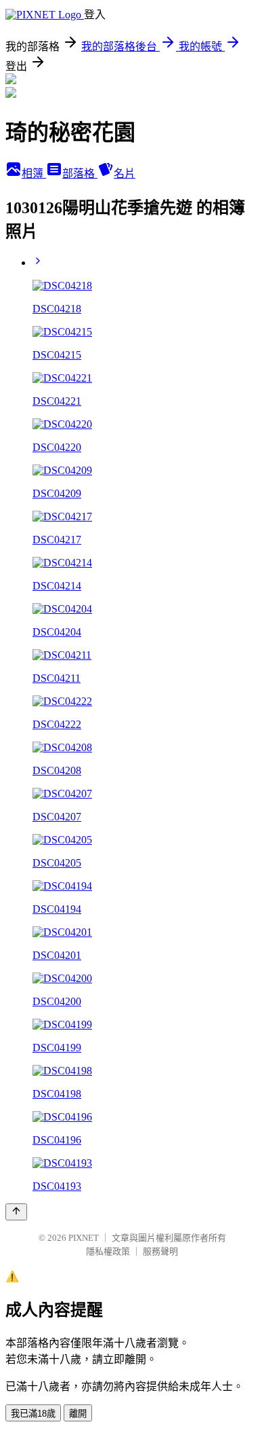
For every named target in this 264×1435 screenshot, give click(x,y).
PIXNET (83, 1238)
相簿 (34, 173)
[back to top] (16, 1211)
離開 (78, 1414)
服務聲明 (160, 1251)
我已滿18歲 (33, 1414)
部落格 (79, 173)
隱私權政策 (108, 1251)
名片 (124, 173)
